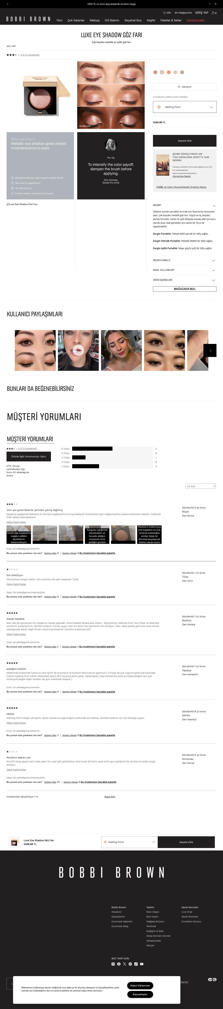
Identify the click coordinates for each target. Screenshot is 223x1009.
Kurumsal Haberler (122, 921)
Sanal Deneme (190, 916)
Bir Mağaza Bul (183, 12)
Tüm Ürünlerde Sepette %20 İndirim (112, 4)
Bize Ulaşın (152, 911)
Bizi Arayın (152, 916)
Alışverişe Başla (182, 176)
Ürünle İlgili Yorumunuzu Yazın (28, 456)
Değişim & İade (155, 930)
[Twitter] (124, 964)
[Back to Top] (212, 760)
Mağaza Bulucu (155, 921)
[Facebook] (118, 964)
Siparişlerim (118, 916)
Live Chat (187, 911)
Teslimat (151, 926)
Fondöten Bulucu (191, 921)
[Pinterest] (130, 964)
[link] (214, 12)
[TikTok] (136, 964)
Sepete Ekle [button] (185, 140)
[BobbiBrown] (28, 19)
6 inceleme (32, 54)
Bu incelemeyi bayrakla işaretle (97, 553)
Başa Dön (109, 796)
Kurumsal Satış (120, 926)
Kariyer (150, 945)
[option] (155, 72)
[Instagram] (113, 964)
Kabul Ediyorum (140, 985)
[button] (151, 20)
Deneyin (186, 86)
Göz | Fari (11, 46)
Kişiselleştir (140, 994)
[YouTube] (141, 964)
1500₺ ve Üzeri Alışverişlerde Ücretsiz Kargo (181, 186)
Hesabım (116, 911)
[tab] (30, 438)
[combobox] (129, 842)
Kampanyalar (153, 940)
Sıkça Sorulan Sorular (158, 935)
